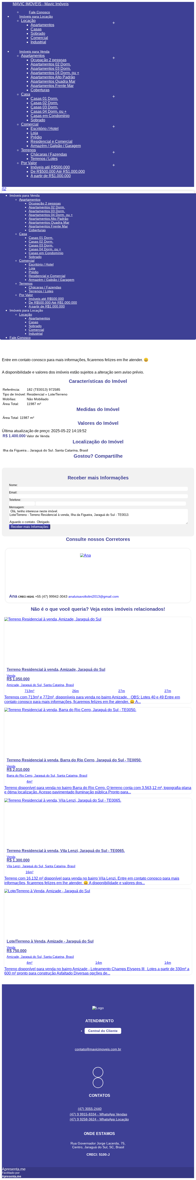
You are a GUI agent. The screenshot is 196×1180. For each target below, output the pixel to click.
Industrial (38, 42)
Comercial (39, 38)
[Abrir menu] (1, 189)
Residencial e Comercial (51, 141)
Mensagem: (16, 507)
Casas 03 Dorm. (44, 107)
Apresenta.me (14, 1169)
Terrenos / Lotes (44, 159)
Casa (25, 94)
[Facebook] (98, 1072)
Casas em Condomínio (50, 116)
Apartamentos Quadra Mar (53, 81)
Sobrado (38, 33)
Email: (13, 492)
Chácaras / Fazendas (49, 154)
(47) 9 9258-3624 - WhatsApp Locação (99, 1119)
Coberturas (40, 90)
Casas (36, 29)
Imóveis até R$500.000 (50, 167)
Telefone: (15, 500)
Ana (13, 596)
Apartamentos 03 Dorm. (51, 69)
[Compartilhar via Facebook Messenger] (103, 465)
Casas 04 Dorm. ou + (48, 111)
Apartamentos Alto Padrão (53, 77)
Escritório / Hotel (45, 129)
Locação (28, 21)
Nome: (13, 485)
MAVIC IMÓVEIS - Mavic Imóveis (41, 4)
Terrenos (28, 150)
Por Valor (29, 163)
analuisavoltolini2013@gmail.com (93, 596)
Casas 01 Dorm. (44, 99)
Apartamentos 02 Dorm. (51, 64)
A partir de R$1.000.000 (51, 176)
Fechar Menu (23, 180)
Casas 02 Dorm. (44, 103)
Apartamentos (42, 25)
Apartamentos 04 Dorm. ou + (55, 73)
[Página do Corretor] (85, 555)
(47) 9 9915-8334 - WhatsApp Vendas (98, 1114)
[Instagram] (98, 1082)
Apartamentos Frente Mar (52, 86)
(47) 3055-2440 (90, 1109)
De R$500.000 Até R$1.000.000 (58, 171)
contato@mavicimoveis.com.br (98, 1049)
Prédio (36, 137)
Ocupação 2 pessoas (48, 60)
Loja (34, 133)
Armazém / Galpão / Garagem (56, 146)
